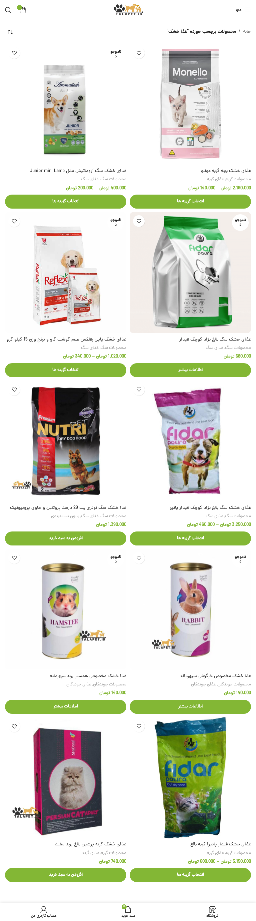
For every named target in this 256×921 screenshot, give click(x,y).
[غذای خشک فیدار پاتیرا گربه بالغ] (190, 777)
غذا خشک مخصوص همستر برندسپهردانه (88, 676)
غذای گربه (215, 179)
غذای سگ (90, 179)
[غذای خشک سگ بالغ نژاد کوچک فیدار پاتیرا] (190, 441)
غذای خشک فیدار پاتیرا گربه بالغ (220, 844)
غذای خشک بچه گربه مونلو (226, 171)
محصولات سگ (113, 179)
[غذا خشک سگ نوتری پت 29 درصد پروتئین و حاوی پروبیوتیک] (65, 441)
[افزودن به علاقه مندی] (139, 53)
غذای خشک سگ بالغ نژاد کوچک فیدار (215, 339)
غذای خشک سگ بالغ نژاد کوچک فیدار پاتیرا (209, 507)
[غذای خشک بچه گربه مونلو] (190, 104)
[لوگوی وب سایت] (128, 10)
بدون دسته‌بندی (65, 516)
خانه (247, 31)
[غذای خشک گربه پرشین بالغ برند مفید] (65, 777)
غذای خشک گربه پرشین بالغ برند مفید (90, 844)
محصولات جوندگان (234, 684)
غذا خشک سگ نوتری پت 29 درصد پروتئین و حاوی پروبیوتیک (68, 507)
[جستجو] (8, 10)
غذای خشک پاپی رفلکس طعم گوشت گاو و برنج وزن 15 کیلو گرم (66, 339)
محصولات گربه (238, 179)
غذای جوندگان (203, 684)
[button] (65, 538)
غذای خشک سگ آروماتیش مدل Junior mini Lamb (78, 171)
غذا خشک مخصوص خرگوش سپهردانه (215, 676)
